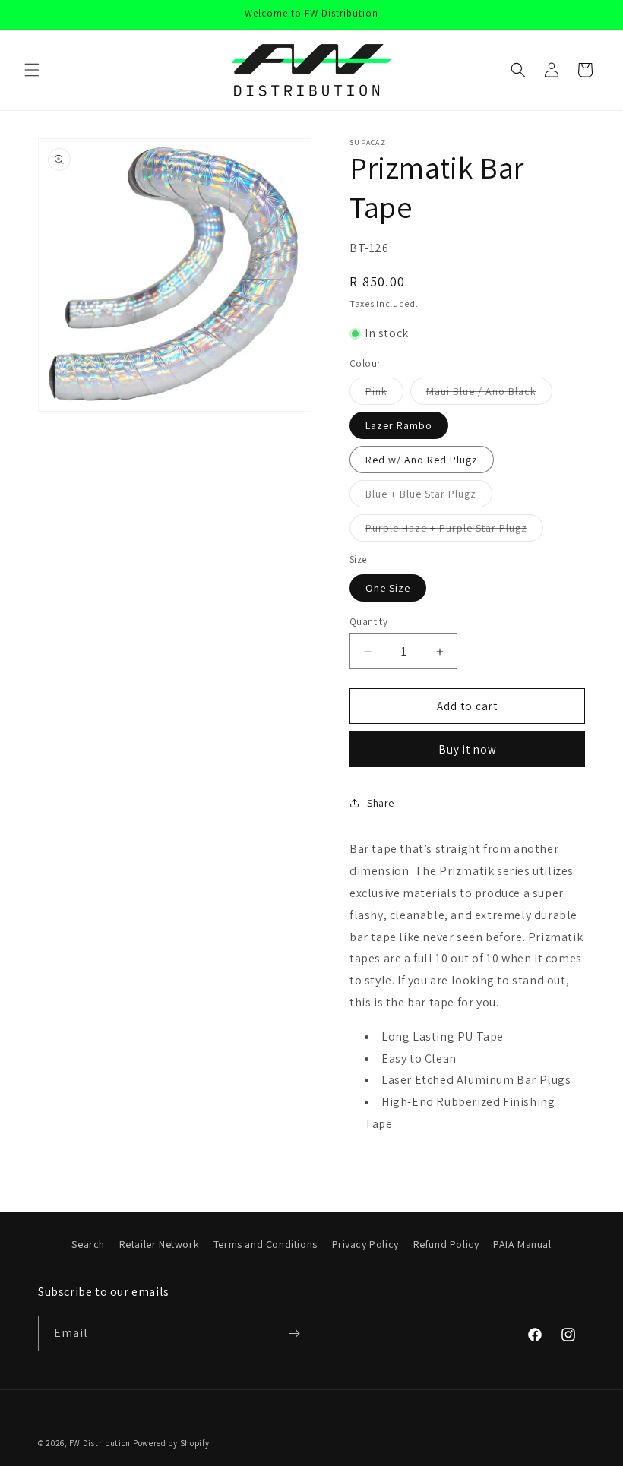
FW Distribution (100, 1443)
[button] (32, 70)
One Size (387, 588)
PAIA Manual (522, 1244)
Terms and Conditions (265, 1244)
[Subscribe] (294, 1333)
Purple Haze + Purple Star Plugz (454, 531)
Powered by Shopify (171, 1443)
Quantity (368, 621)
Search (88, 1244)
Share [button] (380, 803)
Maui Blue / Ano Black (489, 394)
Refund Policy (446, 1244)
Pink (384, 394)
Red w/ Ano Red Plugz (421, 459)
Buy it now (467, 749)
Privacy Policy (365, 1244)
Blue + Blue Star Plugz (428, 496)
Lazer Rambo (398, 425)
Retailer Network (159, 1244)
